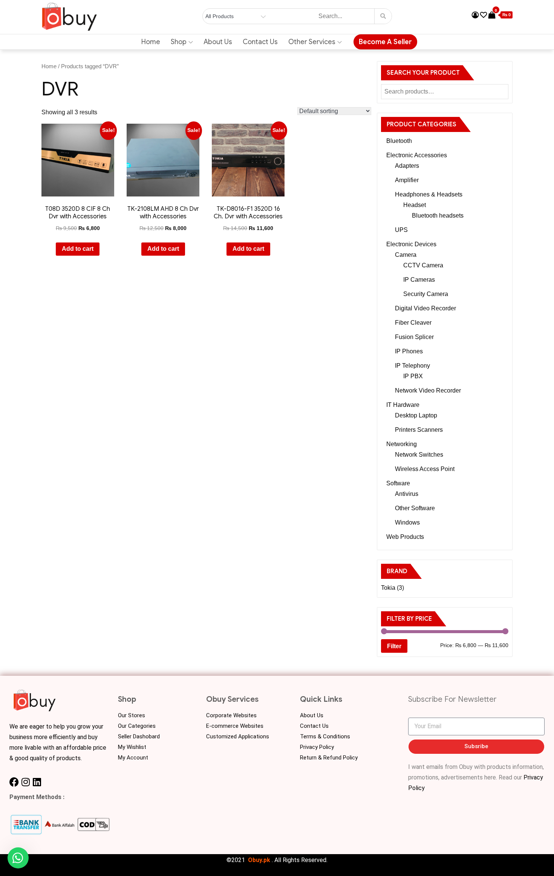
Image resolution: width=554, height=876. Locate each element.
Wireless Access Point (425, 469)
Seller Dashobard (139, 736)
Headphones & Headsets (428, 194)
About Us (218, 42)
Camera (405, 255)
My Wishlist (132, 747)
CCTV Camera (423, 265)
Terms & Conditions (325, 736)
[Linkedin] (36, 782)
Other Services (311, 42)
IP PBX (413, 376)
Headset (414, 205)
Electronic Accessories (416, 155)
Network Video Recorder (428, 390)
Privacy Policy (317, 747)
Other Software (415, 508)
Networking (401, 444)
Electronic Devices (411, 244)
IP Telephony (412, 365)
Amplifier (407, 180)
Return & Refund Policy (329, 757)
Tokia (388, 588)
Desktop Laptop (416, 415)
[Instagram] (25, 782)
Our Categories (137, 726)
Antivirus (406, 494)
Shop (179, 42)
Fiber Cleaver (413, 322)
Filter (394, 646)
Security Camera (425, 294)
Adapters (407, 166)
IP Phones (409, 351)
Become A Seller (385, 42)
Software (398, 483)
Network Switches (419, 454)
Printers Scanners (419, 429)
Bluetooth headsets (438, 215)
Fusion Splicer (414, 337)
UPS (401, 230)
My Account (133, 757)
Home (150, 42)
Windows (407, 522)
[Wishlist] (483, 15)
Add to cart (77, 248)
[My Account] (475, 15)
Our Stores (131, 715)
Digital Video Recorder (425, 308)
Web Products (405, 537)
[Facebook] (14, 782)
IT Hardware (402, 405)
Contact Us (260, 42)
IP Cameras (419, 279)
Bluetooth (399, 141)
